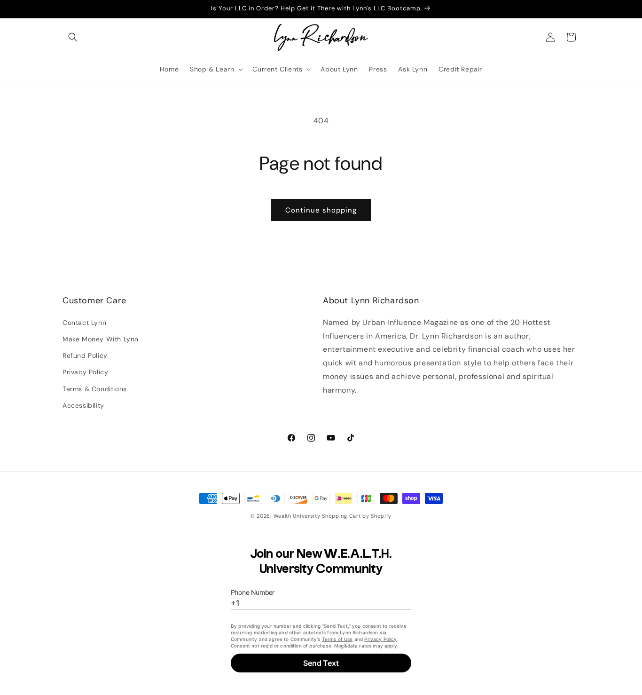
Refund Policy (85, 355)
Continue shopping (321, 210)
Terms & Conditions (95, 388)
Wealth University (297, 516)
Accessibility (83, 405)
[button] (73, 37)
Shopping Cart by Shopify (356, 516)
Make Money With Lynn (101, 339)
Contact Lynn (84, 322)
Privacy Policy (85, 372)
